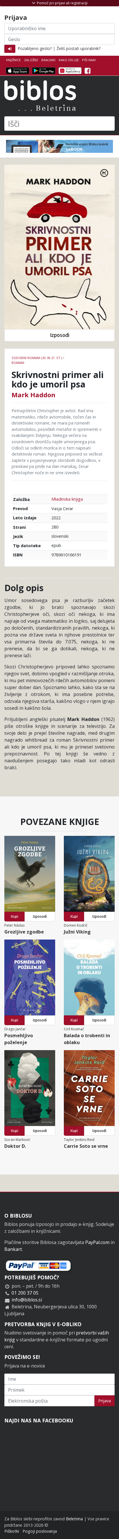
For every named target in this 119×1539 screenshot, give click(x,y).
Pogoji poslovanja (40, 1531)
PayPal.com (97, 1242)
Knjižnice (13, 60)
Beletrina (74, 1518)
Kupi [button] (14, 916)
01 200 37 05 (25, 1293)
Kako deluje (69, 60)
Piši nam (89, 60)
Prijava (104, 1400)
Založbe (31, 60)
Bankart (13, 1249)
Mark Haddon (33, 394)
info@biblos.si (27, 1300)
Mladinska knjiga (67, 499)
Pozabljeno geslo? (35, 48)
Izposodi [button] (59, 335)
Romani (18, 362)
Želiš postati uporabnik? (79, 48)
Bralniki (48, 60)
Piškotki (11, 1531)
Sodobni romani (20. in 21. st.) (37, 358)
